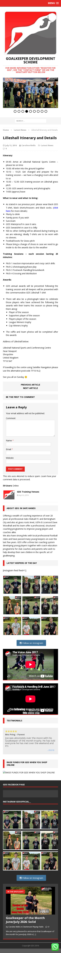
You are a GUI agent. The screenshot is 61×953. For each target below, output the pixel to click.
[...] (34, 934)
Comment (11, 418)
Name (9, 440)
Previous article (30, 384)
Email (9, 449)
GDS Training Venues (28, 491)
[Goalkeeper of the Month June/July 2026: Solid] (30, 913)
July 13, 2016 (11, 145)
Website (10, 457)
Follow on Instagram (32, 642)
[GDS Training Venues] (9, 497)
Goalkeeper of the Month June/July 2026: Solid (25, 920)
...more (50, 750)
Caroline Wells (28, 145)
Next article (30, 388)
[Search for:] (30, 120)
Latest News (47, 145)
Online (11, 485)
